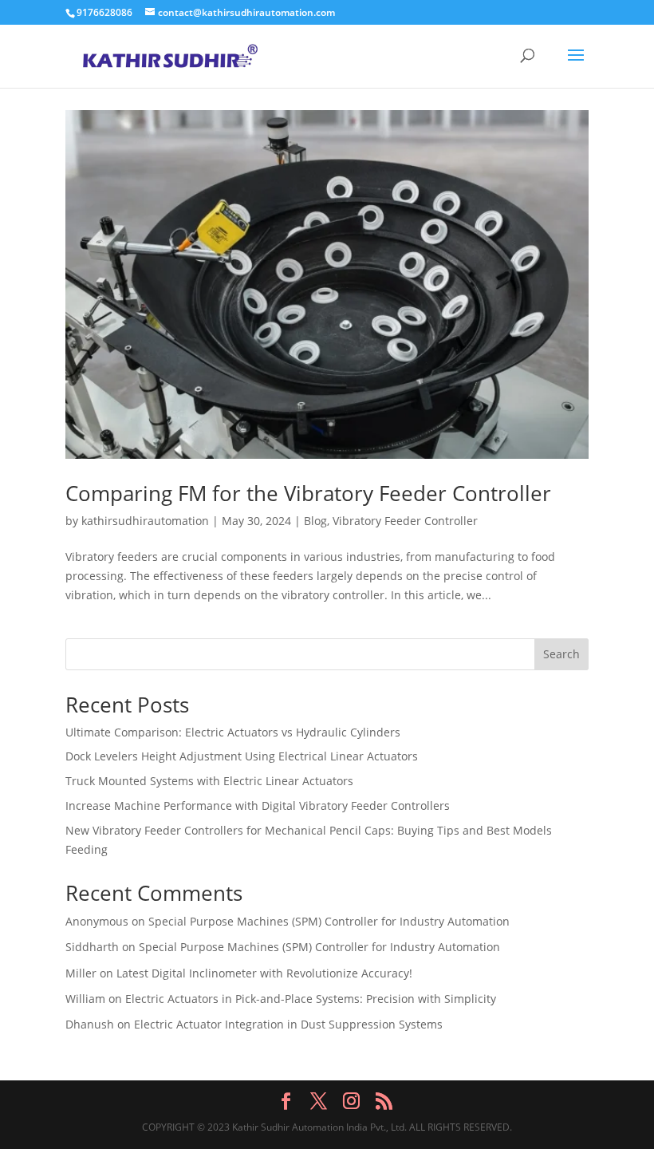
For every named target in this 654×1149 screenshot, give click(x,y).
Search (561, 653)
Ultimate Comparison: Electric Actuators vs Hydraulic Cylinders (232, 732)
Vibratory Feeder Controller (405, 520)
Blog (315, 520)
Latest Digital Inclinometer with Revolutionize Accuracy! (264, 973)
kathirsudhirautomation (145, 520)
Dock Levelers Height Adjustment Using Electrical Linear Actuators (241, 756)
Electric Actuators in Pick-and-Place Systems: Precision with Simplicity (310, 998)
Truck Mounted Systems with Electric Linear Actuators (209, 780)
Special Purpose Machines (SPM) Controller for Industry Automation (329, 921)
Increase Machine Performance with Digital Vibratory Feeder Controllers (257, 805)
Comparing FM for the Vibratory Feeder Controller (308, 493)
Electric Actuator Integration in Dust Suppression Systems (288, 1024)
